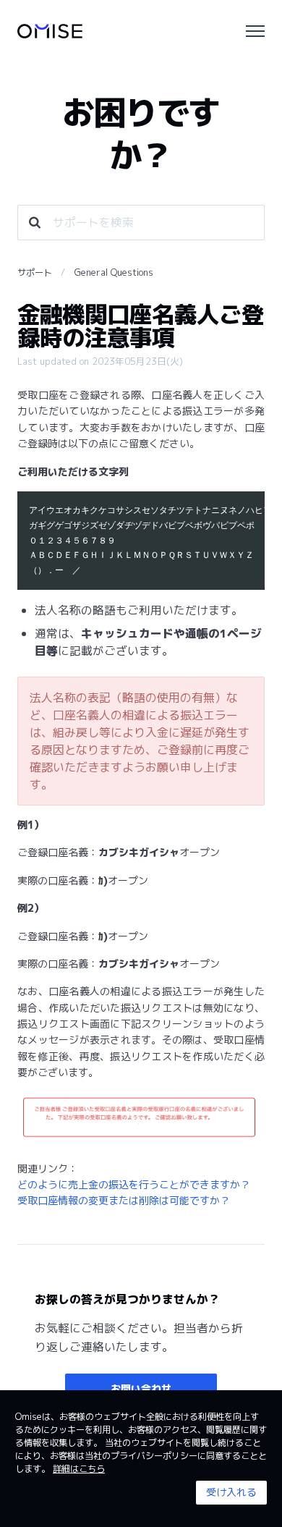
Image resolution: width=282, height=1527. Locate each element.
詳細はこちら (79, 1469)
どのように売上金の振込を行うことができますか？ (133, 1184)
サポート (34, 272)
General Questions (113, 272)
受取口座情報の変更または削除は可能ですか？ (123, 1200)
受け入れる (231, 1492)
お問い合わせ (141, 1388)
